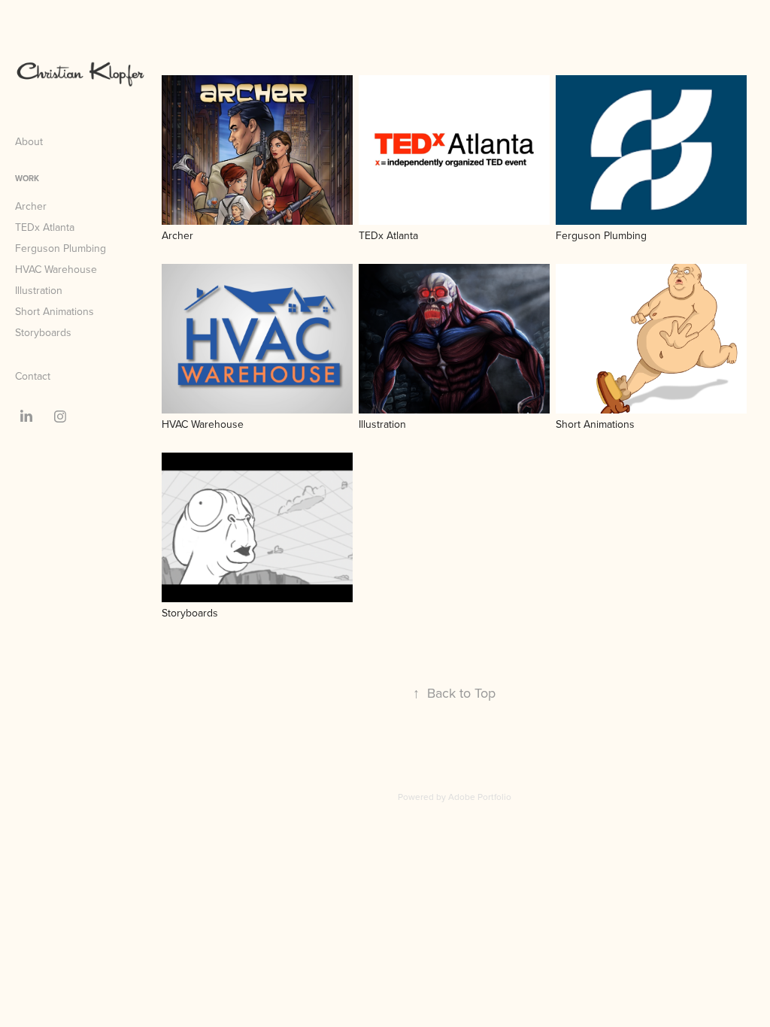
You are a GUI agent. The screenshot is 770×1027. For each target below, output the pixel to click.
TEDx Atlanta (44, 227)
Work (27, 178)
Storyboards (43, 332)
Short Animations (54, 311)
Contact (32, 375)
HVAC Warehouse (56, 269)
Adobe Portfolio (479, 796)
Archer (31, 206)
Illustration (38, 290)
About (29, 141)
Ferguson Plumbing (60, 248)
